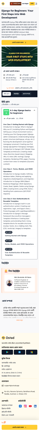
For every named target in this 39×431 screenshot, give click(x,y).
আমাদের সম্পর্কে (7, 405)
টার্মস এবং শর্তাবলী (8, 415)
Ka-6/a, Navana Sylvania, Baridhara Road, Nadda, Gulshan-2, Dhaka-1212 (19, 392)
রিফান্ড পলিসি (6, 408)
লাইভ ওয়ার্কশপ (7, 369)
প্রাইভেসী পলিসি (6, 412)
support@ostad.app (11, 385)
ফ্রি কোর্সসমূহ (6, 366)
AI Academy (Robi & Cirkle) (12, 372)
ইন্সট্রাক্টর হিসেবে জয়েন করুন (11, 376)
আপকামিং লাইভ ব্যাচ (9, 362)
